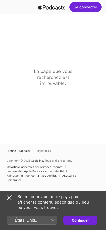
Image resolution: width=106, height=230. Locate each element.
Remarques (14, 179)
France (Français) (18, 150)
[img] (51, 7)
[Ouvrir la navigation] (10, 7)
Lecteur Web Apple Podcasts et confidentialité (37, 171)
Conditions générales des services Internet (35, 166)
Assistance (69, 175)
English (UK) (43, 150)
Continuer (80, 220)
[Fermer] (9, 197)
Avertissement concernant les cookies (32, 175)
